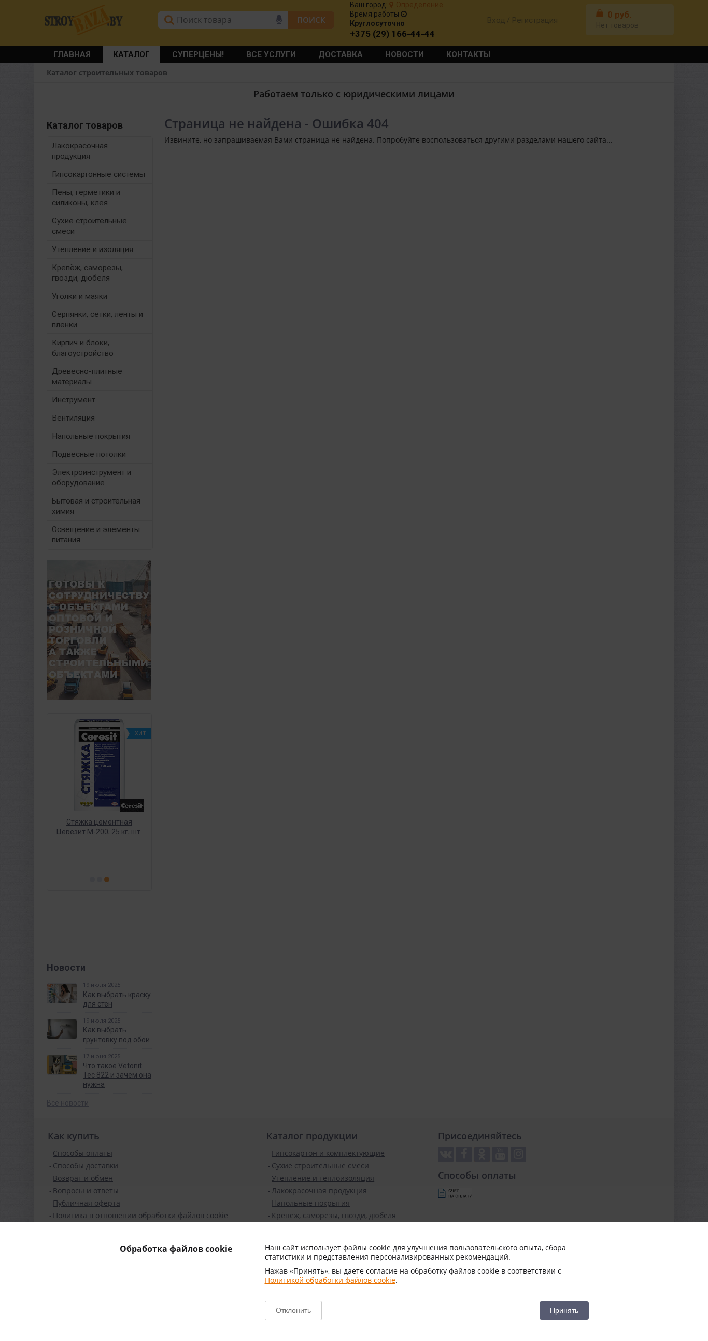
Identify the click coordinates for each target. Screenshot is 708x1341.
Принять (564, 1310)
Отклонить (293, 1310)
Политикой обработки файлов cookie (330, 1280)
